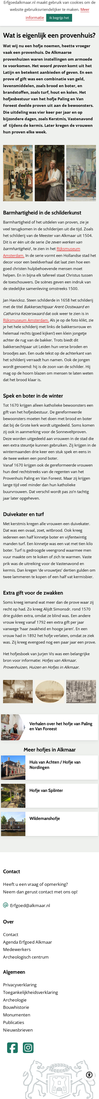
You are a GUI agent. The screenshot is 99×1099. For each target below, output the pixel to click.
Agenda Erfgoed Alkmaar (27, 942)
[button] (18, 173)
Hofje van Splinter (46, 790)
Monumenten (16, 1015)
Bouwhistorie (16, 1007)
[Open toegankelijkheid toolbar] (89, 1075)
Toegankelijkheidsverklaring (30, 992)
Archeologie (15, 1000)
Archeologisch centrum (26, 957)
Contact (10, 934)
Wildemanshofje (44, 818)
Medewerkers (17, 949)
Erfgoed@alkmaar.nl (30, 905)
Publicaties (13, 1022)
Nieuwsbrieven (18, 1030)
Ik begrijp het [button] (59, 17)
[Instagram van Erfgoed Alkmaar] (26, 1051)
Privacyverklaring (20, 985)
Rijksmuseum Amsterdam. (26, 320)
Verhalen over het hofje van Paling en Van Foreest (60, 726)
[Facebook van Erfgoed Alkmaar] (11, 1051)
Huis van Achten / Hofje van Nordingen (54, 765)
